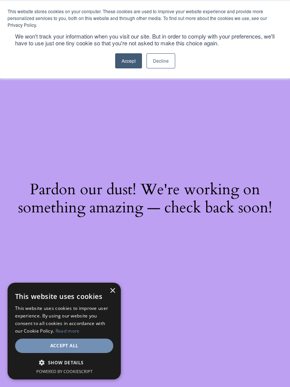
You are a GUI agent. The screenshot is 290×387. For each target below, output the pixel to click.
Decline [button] (161, 60)
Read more (68, 331)
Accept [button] (129, 60)
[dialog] (64, 331)
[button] (64, 362)
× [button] (112, 291)
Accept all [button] (64, 345)
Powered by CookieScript (64, 371)
